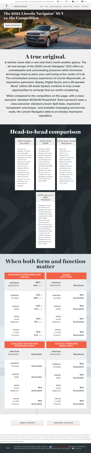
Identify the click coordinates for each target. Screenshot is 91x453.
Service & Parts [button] (67, 6)
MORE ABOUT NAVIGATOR (63, 423)
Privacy (45, 446)
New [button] (41, 6)
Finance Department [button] (55, 6)
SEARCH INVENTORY (12, 25)
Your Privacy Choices (59, 446)
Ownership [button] (85, 6)
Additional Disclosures (77, 446)
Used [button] (46, 6)
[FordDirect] (8, 448)
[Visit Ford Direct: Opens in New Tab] (77, 448)
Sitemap (38, 446)
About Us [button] (77, 6)
